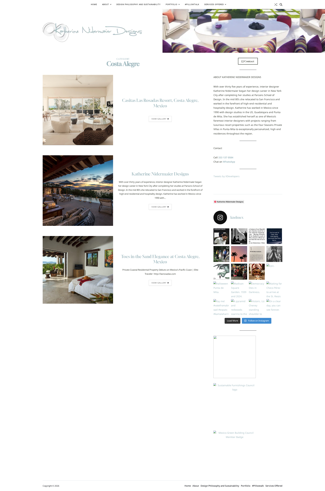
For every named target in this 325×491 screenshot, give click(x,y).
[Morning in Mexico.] (239, 254)
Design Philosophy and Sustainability (138, 4)
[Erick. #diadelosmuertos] (257, 272)
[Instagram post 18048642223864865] (274, 236)
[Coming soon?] (221, 236)
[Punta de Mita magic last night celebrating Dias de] (239, 272)
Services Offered (214, 4)
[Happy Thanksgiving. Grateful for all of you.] (239, 236)
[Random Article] (275, 4)
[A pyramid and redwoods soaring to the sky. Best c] (239, 307)
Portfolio (171, 4)
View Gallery (158, 118)
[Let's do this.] (221, 272)
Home (94, 4)
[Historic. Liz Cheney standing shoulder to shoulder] (257, 307)
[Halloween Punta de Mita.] (221, 289)
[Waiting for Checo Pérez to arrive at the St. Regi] (274, 289)
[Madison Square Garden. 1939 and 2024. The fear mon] (239, 289)
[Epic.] (274, 272)
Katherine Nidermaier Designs (160, 174)
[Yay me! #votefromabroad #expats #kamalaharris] (221, 307)
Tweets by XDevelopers (226, 176)
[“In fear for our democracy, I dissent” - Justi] (257, 236)
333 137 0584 (225, 157)
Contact (249, 61)
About (105, 4)
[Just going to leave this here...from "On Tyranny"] (257, 254)
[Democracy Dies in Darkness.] (257, 289)
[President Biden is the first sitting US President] (221, 254)
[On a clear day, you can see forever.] (274, 307)
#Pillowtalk (192, 4)
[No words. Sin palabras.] (274, 254)
